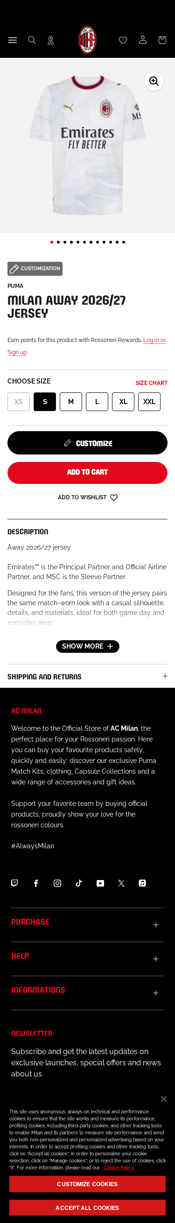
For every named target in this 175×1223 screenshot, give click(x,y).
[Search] (32, 40)
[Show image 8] (97, 242)
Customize (94, 443)
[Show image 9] (104, 242)
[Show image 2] (58, 242)
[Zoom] (154, 81)
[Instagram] (57, 883)
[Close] (164, 1099)
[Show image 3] (64, 242)
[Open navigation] (12, 40)
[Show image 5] (78, 242)
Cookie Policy (119, 1167)
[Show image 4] (71, 242)
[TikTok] (79, 883)
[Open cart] (162, 40)
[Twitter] (121, 883)
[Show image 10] (110, 242)
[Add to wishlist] (114, 497)
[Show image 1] (51, 242)
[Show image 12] (123, 242)
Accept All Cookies (87, 1207)
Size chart (152, 383)
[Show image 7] (91, 242)
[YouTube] (100, 883)
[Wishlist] (123, 40)
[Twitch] (14, 883)
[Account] (143, 40)
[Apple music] (142, 883)
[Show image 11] (117, 242)
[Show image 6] (84, 242)
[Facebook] (36, 883)
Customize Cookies (87, 1184)
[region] (87, 1154)
